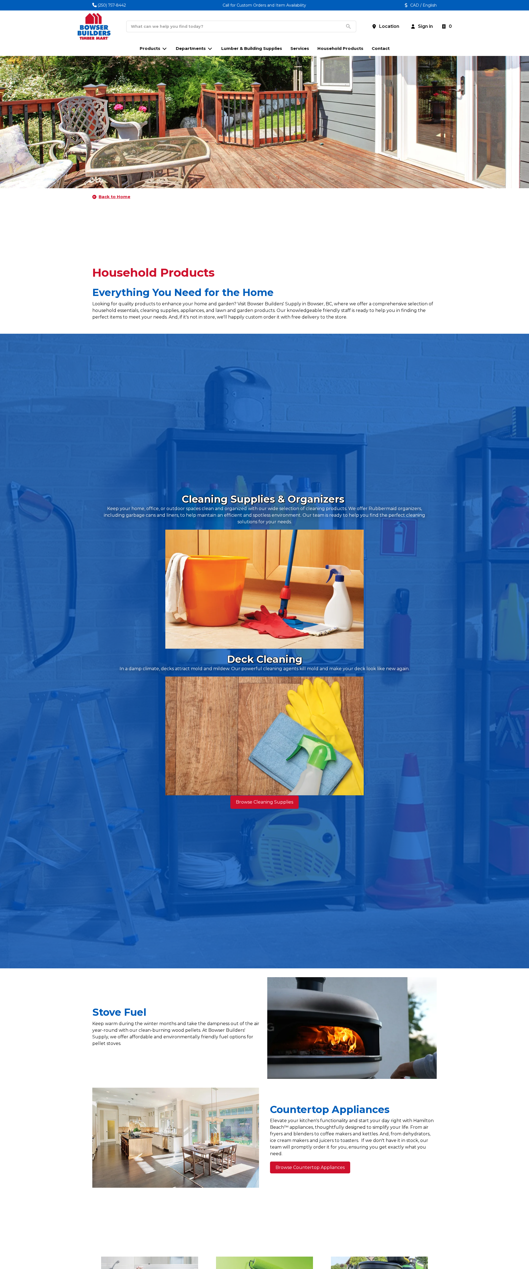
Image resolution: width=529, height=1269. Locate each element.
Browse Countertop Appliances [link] (310, 1167)
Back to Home (114, 196)
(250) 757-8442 (112, 5)
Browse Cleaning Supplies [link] (264, 802)
